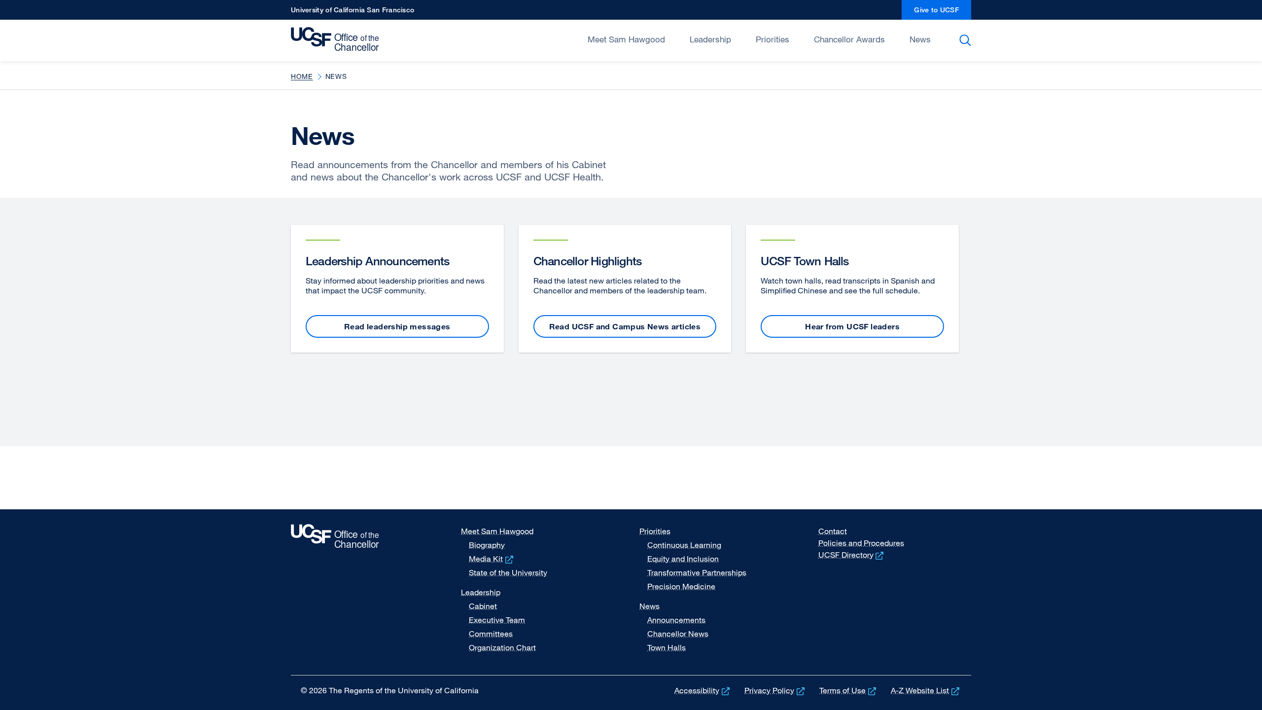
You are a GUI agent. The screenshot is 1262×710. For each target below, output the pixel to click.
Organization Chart (502, 647)
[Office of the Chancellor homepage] (337, 39)
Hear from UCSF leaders (852, 326)
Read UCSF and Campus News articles (625, 326)
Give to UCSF (942, 12)
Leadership (710, 39)
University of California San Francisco (352, 12)
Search (966, 40)
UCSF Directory (852, 555)
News (920, 39)
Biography (487, 545)
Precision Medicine (681, 586)
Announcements (676, 620)
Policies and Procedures (861, 543)
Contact (832, 531)
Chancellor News (677, 634)
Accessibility (703, 690)
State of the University (508, 572)
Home (302, 76)
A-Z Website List (926, 690)
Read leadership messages (397, 326)
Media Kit (492, 559)
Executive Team (497, 620)
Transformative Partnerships (696, 572)
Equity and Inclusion (683, 559)
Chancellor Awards (849, 39)
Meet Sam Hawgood (626, 39)
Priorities (772, 39)
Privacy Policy (775, 690)
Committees (491, 634)
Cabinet (483, 606)
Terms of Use (848, 690)
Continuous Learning (684, 545)
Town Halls (666, 647)
